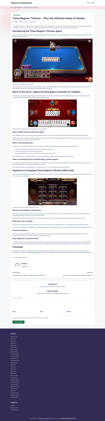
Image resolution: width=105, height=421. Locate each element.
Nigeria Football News (21, 3)
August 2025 (14, 362)
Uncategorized (14, 410)
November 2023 (15, 395)
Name (14, 311)
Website (69, 311)
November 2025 (15, 356)
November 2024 (15, 382)
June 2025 (13, 367)
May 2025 (13, 369)
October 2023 (14, 397)
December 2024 (15, 380)
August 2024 (14, 388)
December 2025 (15, 354)
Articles (12, 405)
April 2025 (13, 371)
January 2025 (14, 377)
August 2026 (14, 336)
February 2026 (14, 349)
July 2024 (13, 390)
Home (12, 7)
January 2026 (14, 352)
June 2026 (13, 341)
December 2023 (15, 393)
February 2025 (14, 375)
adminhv (24, 264)
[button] (24, 266)
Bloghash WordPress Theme (68, 418)
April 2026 (13, 345)
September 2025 (15, 360)
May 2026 (13, 343)
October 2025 (14, 358)
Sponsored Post (15, 407)
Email (42, 311)
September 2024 (15, 386)
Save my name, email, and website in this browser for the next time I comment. (31, 317)
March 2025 (14, 373)
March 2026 (14, 347)
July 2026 (13, 339)
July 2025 (13, 364)
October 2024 (14, 384)
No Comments (34, 21)
